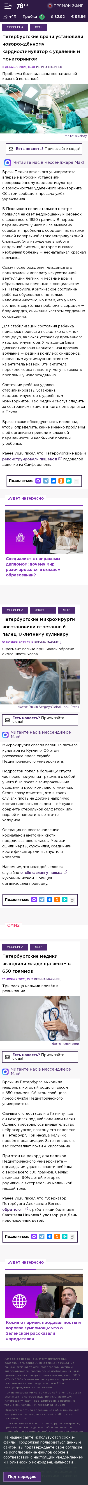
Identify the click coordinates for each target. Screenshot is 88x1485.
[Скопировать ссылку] (76, 481)
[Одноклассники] (61, 481)
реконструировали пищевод (29, 459)
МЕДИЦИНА (15, 27)
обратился (13, 1210)
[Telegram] (46, 481)
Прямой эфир (68, 6)
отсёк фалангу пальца (41, 873)
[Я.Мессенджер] (69, 481)
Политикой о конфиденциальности (40, 1462)
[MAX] (38, 481)
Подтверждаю (22, 1476)
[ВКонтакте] (53, 481)
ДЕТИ (38, 27)
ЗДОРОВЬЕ (43, 610)
